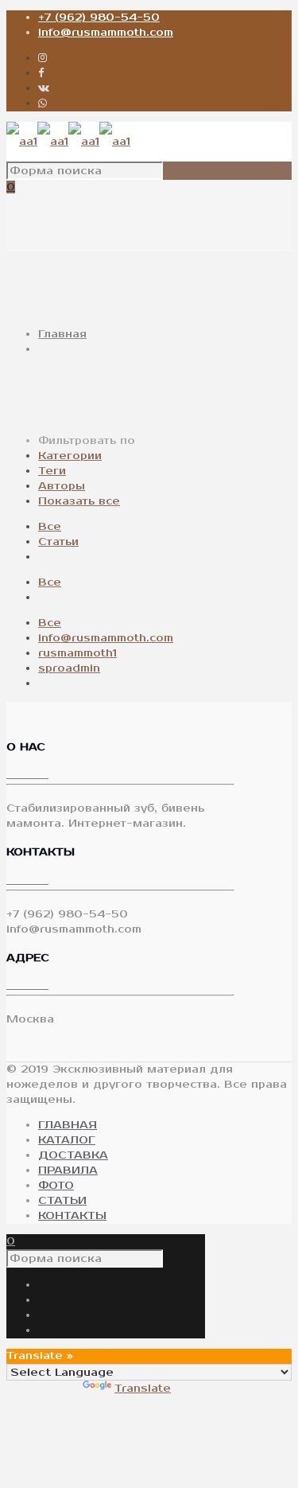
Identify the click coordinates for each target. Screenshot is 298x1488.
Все (49, 526)
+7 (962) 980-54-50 (99, 17)
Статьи (58, 542)
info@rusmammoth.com (105, 32)
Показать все (79, 501)
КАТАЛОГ (66, 1140)
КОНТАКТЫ (72, 1215)
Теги (52, 471)
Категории (70, 456)
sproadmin (69, 668)
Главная (62, 334)
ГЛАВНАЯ (67, 1125)
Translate (142, 1388)
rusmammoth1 (77, 653)
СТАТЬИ (62, 1200)
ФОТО (56, 1185)
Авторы (61, 486)
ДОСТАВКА (73, 1155)
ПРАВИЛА (68, 1170)
